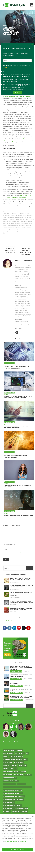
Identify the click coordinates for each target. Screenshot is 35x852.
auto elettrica (19, 753)
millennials (6, 811)
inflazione (28, 774)
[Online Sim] (10, 713)
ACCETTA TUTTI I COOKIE (17, 849)
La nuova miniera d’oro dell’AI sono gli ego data (18, 515)
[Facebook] (5, 628)
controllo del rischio (10, 765)
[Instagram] (9, 628)
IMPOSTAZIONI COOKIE (17, 845)
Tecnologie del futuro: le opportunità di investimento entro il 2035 (16, 367)
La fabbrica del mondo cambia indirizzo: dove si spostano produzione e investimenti (18, 397)
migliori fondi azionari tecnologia (13, 796)
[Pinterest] (19, 628)
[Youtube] (28, 628)
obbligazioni (16, 811)
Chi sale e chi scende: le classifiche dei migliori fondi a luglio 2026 (21, 608)
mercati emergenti (25, 787)
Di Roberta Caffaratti (15, 582)
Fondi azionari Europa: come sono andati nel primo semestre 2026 (20, 579)
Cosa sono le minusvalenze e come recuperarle (20, 682)
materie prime (22, 784)
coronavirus (22, 765)
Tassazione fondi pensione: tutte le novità (21, 689)
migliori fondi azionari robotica (13, 793)
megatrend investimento (10, 787)
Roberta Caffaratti (7, 38)
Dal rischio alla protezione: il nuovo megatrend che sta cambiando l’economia (21, 594)
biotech (5, 756)
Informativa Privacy (11, 841)
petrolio (24, 811)
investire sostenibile (9, 784)
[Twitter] (24, 628)
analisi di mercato (8, 750)
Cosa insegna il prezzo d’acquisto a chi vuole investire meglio (21, 586)
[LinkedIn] (14, 628)
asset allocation (8, 753)
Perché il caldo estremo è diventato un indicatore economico (15, 456)
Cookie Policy (22, 841)
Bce (27, 753)
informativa (19, 553)
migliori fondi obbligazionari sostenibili (15, 808)
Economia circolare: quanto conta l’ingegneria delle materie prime (21, 696)
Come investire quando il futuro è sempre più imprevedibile (17, 486)
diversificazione (8, 768)
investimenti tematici (9, 778)
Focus (5, 424)
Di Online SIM (13, 604)
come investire (18, 762)
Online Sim (9, 621)
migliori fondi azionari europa (12, 790)
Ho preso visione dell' (13, 553)
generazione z (18, 774)
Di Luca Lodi (13, 611)
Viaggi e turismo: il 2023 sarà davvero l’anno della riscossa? (21, 675)
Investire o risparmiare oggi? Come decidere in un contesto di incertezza (21, 601)
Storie (4, 25)
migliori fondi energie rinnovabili (13, 799)
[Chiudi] (33, 816)
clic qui (5, 67)
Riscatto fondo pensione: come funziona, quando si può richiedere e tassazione (21, 668)
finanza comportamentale (11, 771)
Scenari (6, 364)
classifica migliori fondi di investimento (15, 759)
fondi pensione (7, 774)
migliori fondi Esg (8, 802)
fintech (23, 771)
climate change (7, 762)
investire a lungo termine (11, 781)
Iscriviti (17, 92)
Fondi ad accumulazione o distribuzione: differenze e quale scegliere (16, 426)
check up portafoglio (16, 756)
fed (16, 768)
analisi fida (19, 750)
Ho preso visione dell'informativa (11, 72)
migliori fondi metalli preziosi (12, 805)
